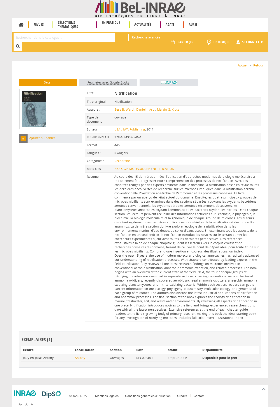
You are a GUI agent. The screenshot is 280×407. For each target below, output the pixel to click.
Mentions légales (107, 396)
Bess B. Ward (124, 109)
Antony (80, 358)
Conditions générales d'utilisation (148, 396)
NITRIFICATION (163, 169)
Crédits (182, 396)
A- (20, 404)
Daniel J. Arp (145, 109)
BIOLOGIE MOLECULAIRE (132, 169)
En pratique (111, 22)
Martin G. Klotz (168, 109)
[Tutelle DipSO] (52, 394)
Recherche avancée (146, 37)
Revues (38, 24)
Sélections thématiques (68, 24)
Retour (258, 65)
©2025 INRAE (79, 396)
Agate (170, 24)
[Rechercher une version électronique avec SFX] (169, 82)
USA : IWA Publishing (129, 129)
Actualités (142, 24)
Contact (199, 396)
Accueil (21, 25)
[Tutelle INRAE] (26, 393)
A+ (33, 404)
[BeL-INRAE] (140, 8)
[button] (23, 138)
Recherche (122, 161)
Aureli (194, 24)
